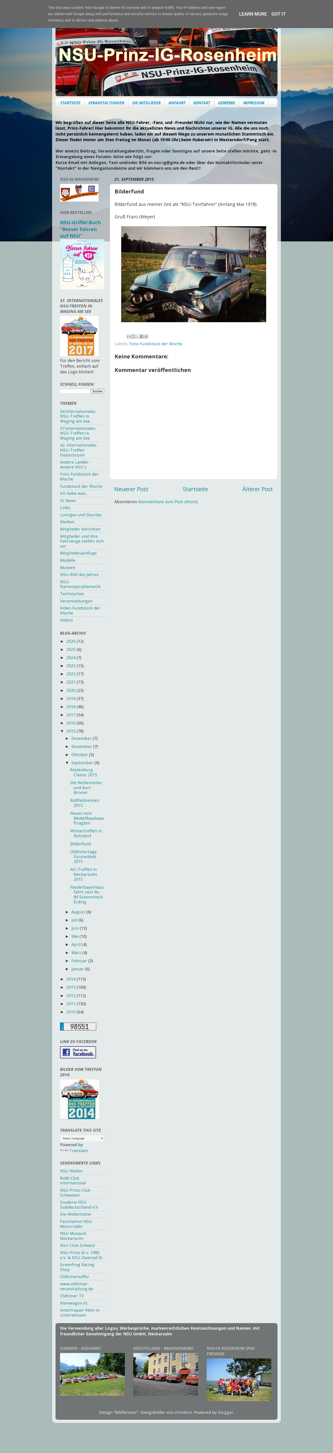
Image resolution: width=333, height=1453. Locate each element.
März (76, 952)
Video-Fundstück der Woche (80, 610)
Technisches (72, 593)
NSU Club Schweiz (77, 1245)
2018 (71, 706)
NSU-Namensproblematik (80, 584)
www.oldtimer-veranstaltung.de (76, 1286)
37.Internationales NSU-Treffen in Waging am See (77, 433)
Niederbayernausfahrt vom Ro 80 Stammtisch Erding (87, 894)
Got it (278, 14)
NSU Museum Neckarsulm (73, 1236)
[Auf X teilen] (137, 336)
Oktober (80, 754)
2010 (71, 1012)
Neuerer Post (131, 489)
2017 (71, 714)
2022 (71, 673)
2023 (71, 665)
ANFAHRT (177, 102)
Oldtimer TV (72, 1295)
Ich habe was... (74, 493)
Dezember (82, 738)
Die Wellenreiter (76, 1214)
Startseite (195, 489)
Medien (67, 521)
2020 (71, 690)
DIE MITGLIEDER (146, 102)
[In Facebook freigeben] (142, 336)
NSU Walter (71, 1171)
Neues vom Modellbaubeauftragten (87, 818)
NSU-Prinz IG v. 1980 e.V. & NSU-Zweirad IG (81, 1255)
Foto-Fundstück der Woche (155, 343)
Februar (79, 960)
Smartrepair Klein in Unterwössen (79, 1312)
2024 (71, 657)
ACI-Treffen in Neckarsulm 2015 (83, 874)
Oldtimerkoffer (74, 1276)
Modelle (67, 560)
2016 (71, 723)
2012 (71, 995)
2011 (71, 1003)
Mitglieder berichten (80, 529)
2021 (71, 682)
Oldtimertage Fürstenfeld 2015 (83, 856)
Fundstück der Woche (81, 486)
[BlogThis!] (133, 336)
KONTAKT (201, 102)
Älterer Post (257, 489)
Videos (66, 620)
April (76, 944)
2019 (71, 698)
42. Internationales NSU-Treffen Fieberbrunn (78, 449)
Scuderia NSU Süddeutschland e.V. (79, 1204)
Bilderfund (80, 843)
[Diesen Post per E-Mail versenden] (129, 336)
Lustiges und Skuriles (81, 514)
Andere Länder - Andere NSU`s (75, 464)
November (82, 746)
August (78, 912)
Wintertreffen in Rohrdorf (86, 833)
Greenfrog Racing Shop (77, 1267)
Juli (74, 920)
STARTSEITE (70, 102)
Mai (75, 936)
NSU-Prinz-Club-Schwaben (76, 1192)
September (82, 762)
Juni (75, 928)
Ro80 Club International (73, 1180)
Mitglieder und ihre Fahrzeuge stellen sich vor (82, 541)
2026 (71, 641)
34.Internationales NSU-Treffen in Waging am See (77, 416)
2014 (71, 979)
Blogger (225, 1412)
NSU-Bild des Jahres (79, 574)
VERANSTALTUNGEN (106, 102)
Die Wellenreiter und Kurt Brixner (86, 787)
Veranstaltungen (76, 601)
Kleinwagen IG (73, 1303)
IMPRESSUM (253, 102)
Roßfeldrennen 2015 (84, 803)
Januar (78, 969)
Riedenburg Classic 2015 (83, 772)
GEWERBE (226, 102)
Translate (78, 1150)
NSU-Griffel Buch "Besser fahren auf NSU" (80, 229)
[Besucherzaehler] (78, 1029)
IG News (68, 500)
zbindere (183, 1412)
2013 (71, 987)
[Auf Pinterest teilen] (146, 336)
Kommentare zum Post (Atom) (168, 501)
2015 (71, 731)
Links (65, 507)
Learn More (253, 14)
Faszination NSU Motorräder (76, 1224)
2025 (71, 649)
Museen (67, 567)
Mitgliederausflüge (78, 553)
